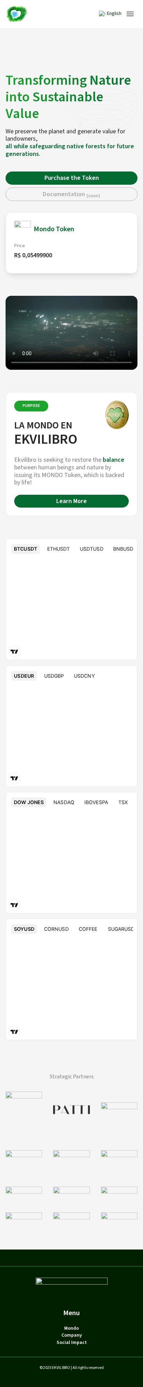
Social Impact (72, 1343)
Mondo (71, 1328)
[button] (130, 14)
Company (71, 1335)
